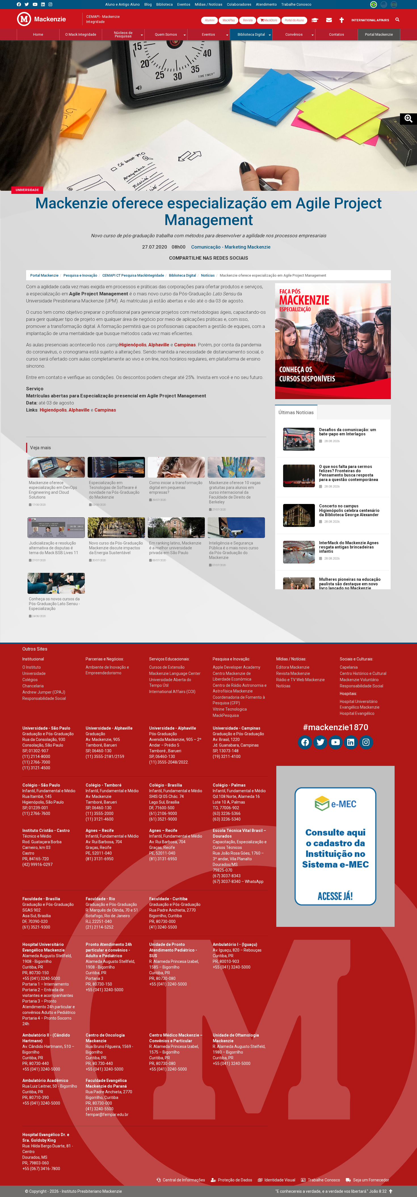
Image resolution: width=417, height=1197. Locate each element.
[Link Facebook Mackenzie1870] (18, 4)
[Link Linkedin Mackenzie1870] (43, 4)
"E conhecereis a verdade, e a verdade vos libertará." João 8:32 (332, 1191)
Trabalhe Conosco (324, 1180)
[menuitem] (122, 4)
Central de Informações (184, 1180)
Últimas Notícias (296, 412)
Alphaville (158, 345)
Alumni (209, 20)
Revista (248, 20)
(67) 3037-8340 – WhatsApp (238, 881)
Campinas (184, 345)
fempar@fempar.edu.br (107, 1114)
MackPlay (228, 20)
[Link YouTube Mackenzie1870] (35, 4)
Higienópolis (132, 345)
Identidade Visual (280, 1180)
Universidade (27, 190)
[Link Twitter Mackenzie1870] (26, 4)
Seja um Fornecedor (371, 1180)
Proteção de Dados (235, 1180)
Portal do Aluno (294, 20)
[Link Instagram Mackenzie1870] (50, 4)
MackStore (270, 20)
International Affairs (370, 20)
